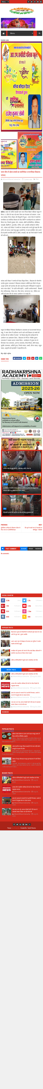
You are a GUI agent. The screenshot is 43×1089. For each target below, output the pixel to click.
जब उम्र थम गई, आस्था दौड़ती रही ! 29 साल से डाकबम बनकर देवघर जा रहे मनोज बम (25, 703)
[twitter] (31, 1)
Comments (31, 670)
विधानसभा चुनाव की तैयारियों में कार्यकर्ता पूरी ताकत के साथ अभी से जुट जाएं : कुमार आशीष (26, 633)
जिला (37, 179)
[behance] (41, 1)
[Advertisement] (21, 538)
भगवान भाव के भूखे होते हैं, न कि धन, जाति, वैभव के (17, 468)
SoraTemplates (15, 828)
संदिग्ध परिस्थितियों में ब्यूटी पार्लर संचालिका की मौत (24, 660)
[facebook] (28, 1)
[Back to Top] (29, 824)
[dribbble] (34, 1)
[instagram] (38, 1)
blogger (23, 549)
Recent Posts (11, 670)
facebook (38, 549)
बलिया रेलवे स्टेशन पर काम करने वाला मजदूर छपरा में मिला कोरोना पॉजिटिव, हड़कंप (26, 734)
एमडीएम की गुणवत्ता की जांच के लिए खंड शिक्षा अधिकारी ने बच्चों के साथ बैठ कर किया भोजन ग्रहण (26, 651)
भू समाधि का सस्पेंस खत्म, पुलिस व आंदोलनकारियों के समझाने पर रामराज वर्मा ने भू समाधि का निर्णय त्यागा (20, 489)
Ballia (5, 484)
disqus (31, 549)
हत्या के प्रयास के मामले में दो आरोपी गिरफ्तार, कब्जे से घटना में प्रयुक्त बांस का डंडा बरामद (25, 693)
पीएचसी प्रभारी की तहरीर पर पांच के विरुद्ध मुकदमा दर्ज (18, 512)
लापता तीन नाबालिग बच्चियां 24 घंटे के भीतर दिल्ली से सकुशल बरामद (25, 684)
